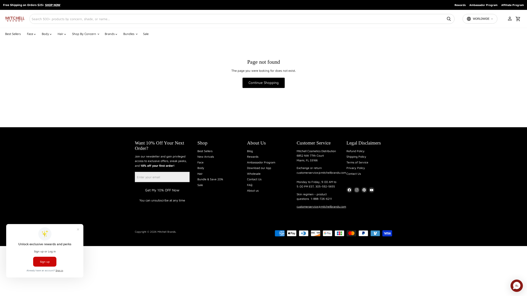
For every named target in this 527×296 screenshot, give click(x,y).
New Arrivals (205, 156)
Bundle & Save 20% (210, 179)
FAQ (249, 185)
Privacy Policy (355, 168)
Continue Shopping (263, 83)
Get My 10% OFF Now (162, 190)
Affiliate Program (512, 5)
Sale (146, 34)
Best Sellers (13, 34)
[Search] (448, 19)
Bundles (129, 34)
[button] (510, 18)
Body (46, 34)
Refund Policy (355, 151)
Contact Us (254, 179)
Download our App (259, 168)
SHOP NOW (52, 5)
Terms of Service (357, 162)
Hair (61, 34)
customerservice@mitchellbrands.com (321, 206)
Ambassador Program (483, 5)
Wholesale (254, 173)
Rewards (460, 5)
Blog (250, 151)
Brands (110, 34)
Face (30, 34)
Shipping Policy (356, 156)
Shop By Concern (84, 34)
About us (253, 190)
